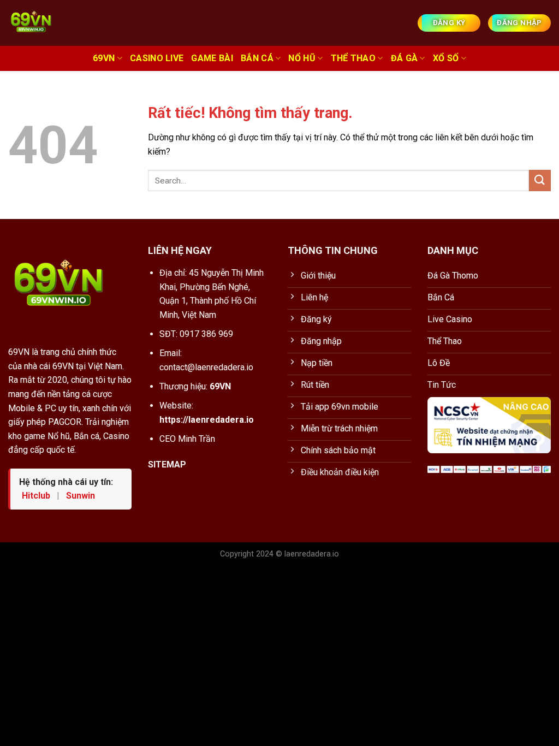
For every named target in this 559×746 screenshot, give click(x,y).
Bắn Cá (257, 58)
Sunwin (80, 495)
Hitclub (37, 495)
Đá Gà (404, 58)
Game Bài (212, 58)
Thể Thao (353, 58)
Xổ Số (446, 58)
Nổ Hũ (302, 58)
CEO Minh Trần (187, 439)
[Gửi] (540, 180)
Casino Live (157, 58)
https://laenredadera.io (206, 420)
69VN (104, 58)
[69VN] (57, 23)
